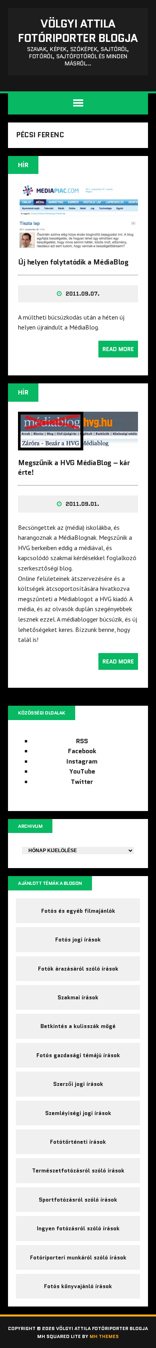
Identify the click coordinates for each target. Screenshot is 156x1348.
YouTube (82, 771)
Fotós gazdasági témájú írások (78, 1055)
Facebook (82, 751)
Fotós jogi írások (78, 939)
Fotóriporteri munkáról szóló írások (78, 1257)
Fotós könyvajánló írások (78, 1286)
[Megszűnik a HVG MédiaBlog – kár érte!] (78, 445)
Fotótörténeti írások (78, 1142)
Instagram (82, 761)
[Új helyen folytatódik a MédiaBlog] (78, 244)
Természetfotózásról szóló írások (78, 1170)
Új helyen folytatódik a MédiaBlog (73, 262)
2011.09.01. (82, 504)
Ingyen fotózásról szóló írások (78, 1228)
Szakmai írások (78, 997)
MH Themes (104, 1336)
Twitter (82, 781)
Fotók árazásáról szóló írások (78, 969)
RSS (82, 741)
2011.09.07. (83, 294)
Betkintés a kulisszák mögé (78, 1026)
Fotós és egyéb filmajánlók (78, 911)
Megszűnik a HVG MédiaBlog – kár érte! (74, 467)
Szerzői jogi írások (78, 1084)
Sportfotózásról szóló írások (78, 1200)
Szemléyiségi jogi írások (78, 1113)
